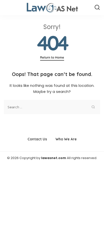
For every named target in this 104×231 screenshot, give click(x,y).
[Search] (97, 7)
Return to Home (52, 57)
